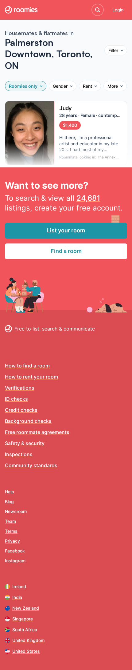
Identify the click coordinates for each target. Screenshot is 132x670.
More (112, 86)
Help (9, 491)
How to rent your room (31, 377)
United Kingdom (28, 640)
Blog (9, 501)
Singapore (22, 618)
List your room (66, 230)
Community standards (31, 465)
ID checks (16, 399)
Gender (60, 86)
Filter (113, 50)
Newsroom (16, 511)
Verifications (19, 388)
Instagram (15, 560)
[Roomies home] (21, 10)
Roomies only (23, 86)
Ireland (19, 586)
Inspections (19, 454)
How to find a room (27, 366)
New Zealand (25, 608)
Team (10, 521)
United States (26, 651)
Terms (11, 531)
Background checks (28, 421)
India (17, 597)
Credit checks (21, 410)
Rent (87, 86)
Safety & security (25, 443)
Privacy (12, 541)
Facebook (15, 550)
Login (117, 9)
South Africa (24, 629)
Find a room (66, 251)
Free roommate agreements (37, 432)
